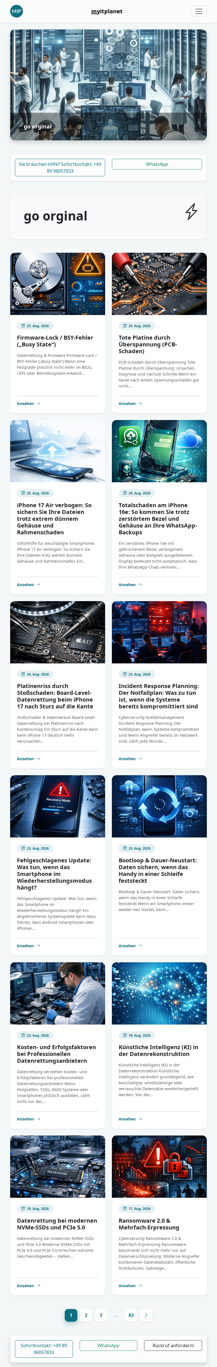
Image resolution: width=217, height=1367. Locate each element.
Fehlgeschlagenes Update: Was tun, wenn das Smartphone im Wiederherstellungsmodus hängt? (54, 873)
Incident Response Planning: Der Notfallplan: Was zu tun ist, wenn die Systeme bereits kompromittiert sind (159, 696)
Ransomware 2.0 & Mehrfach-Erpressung (149, 1224)
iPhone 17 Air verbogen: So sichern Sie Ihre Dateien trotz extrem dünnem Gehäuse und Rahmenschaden (54, 518)
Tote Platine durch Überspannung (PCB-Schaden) (148, 344)
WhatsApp (157, 164)
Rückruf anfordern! (173, 1345)
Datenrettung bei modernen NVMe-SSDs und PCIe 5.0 (57, 1224)
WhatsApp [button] (108, 1345)
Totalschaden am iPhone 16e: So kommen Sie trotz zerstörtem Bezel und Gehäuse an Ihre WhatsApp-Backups (158, 518)
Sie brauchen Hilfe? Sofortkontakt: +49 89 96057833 (60, 167)
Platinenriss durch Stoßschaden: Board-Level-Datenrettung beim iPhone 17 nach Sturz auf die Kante (55, 696)
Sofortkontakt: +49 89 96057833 (44, 1348)
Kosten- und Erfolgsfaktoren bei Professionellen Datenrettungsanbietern (56, 1053)
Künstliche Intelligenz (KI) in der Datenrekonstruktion (158, 1050)
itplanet (107, 11)
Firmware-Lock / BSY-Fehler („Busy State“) (55, 341)
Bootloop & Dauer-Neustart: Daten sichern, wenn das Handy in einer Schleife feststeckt (158, 870)
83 (131, 1315)
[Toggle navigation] (199, 11)
